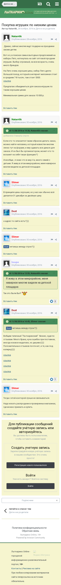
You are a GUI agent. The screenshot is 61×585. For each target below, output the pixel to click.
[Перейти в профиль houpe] (6, 263)
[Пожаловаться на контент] (52, 39)
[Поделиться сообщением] (56, 39)
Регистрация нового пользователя (30, 465)
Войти (30, 486)
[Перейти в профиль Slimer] (6, 183)
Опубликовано (27, 39)
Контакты (16, 568)
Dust (6, 247)
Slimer (34, 321)
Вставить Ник (10, 108)
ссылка (7, 81)
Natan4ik (13, 28)
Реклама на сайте (31, 568)
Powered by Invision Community (30, 538)
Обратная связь (30, 531)
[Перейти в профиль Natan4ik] (6, 37)
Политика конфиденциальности (29, 527)
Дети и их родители (45, 28)
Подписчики (27, 500)
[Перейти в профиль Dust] (6, 212)
